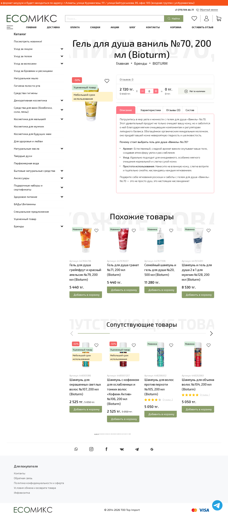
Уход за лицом (23, 48)
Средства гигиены (25, 93)
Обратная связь (23, 478)
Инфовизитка (22, 492)
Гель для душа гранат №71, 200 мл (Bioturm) (123, 270)
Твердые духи (23, 155)
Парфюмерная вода (26, 163)
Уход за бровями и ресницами (33, 70)
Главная (31, 27)
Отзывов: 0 (126, 79)
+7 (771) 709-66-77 (184, 10)
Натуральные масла (26, 148)
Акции (115, 27)
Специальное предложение (31, 211)
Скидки (95, 27)
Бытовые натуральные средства (34, 170)
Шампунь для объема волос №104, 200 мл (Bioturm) (198, 384)
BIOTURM (160, 63)
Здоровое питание (25, 196)
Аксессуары (21, 178)
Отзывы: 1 (205, 394)
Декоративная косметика (30, 100)
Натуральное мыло (26, 78)
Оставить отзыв (202, 27)
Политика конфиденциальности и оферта (39, 482)
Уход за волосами (25, 63)
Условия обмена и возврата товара (35, 487)
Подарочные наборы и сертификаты (28, 187)
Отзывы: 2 (168, 399)
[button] (71, 333)
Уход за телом (23, 56)
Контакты (153, 27)
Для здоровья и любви (28, 141)
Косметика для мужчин (29, 126)
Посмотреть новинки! (28, 41)
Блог (133, 27)
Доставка (53, 27)
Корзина (175, 27)
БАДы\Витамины (25, 204)
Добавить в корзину (87, 294)
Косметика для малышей (30, 119)
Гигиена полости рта (27, 85)
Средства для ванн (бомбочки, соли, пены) (33, 109)
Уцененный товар (25, 218)
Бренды (140, 63)
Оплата (75, 27)
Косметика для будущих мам (32, 133)
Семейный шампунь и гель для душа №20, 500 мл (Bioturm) (160, 270)
